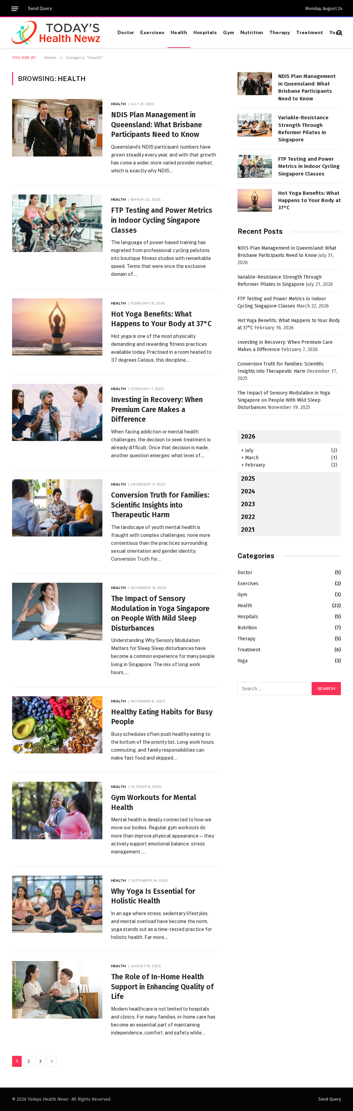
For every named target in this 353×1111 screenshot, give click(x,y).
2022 (248, 517)
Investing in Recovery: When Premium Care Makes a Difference (157, 409)
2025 (248, 478)
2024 (248, 491)
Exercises (152, 32)
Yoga (335, 32)
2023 (248, 504)
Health (179, 32)
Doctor (126, 32)
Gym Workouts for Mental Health (153, 802)
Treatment (309, 32)
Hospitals (205, 32)
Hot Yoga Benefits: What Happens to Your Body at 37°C (161, 319)
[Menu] (14, 8)
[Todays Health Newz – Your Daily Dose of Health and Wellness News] (56, 32)
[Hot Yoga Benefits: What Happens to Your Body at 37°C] (57, 327)
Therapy (279, 32)
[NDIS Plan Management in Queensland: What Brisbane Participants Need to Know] (57, 127)
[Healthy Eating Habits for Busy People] (57, 724)
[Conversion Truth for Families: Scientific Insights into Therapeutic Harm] (57, 508)
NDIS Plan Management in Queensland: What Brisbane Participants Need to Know (156, 124)
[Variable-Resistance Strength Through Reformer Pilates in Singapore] (255, 125)
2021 (247, 529)
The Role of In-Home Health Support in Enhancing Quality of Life (162, 986)
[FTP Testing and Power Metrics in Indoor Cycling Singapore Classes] (57, 223)
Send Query (40, 8)
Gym (228, 32)
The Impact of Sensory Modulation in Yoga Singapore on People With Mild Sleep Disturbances (160, 613)
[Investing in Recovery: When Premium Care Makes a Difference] (57, 412)
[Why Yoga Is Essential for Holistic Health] (57, 904)
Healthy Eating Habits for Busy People (162, 717)
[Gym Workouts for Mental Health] (57, 810)
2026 (248, 436)
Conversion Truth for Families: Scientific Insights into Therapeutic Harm (160, 505)
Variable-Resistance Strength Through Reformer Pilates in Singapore (303, 128)
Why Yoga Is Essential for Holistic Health (153, 896)
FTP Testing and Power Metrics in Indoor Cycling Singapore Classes (161, 220)
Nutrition (251, 32)
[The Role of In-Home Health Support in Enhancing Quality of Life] (57, 989)
